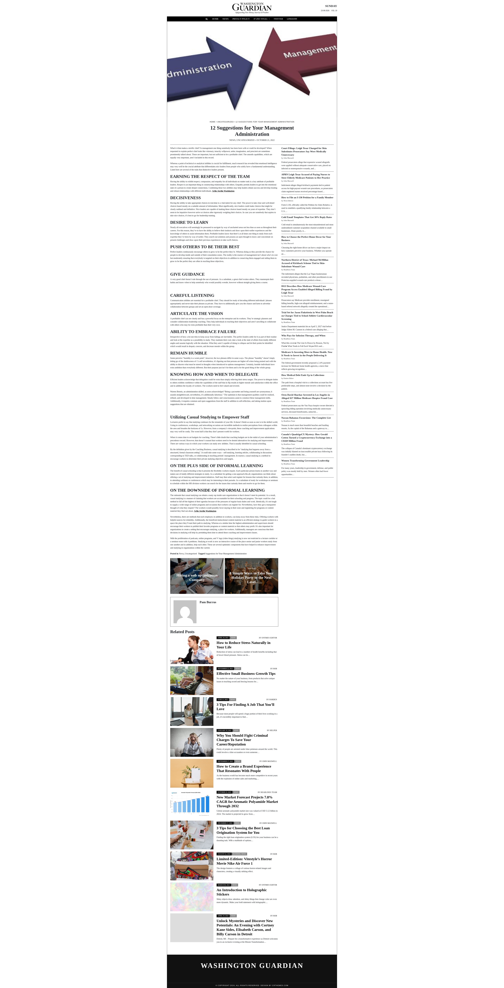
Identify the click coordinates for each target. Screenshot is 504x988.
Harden (273, 700)
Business (237, 854)
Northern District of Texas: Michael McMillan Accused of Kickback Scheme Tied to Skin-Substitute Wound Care (304, 263)
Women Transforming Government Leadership (305, 460)
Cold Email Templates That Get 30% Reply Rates (306, 217)
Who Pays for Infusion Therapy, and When (303, 335)
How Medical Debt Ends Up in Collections (302, 375)
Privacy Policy (241, 19)
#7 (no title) (260, 19)
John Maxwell (269, 761)
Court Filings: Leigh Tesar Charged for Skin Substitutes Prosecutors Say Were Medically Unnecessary (304, 151)
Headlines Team (269, 792)
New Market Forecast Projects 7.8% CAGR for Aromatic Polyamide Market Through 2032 (247, 801)
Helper (273, 730)
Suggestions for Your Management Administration (226, 553)
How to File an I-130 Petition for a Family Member (307, 197)
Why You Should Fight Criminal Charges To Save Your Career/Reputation (242, 739)
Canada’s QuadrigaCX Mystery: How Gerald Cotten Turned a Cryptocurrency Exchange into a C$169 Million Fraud (306, 437)
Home (215, 19)
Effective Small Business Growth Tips (246, 673)
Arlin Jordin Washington (223, 191)
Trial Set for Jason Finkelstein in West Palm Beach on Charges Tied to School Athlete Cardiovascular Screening (307, 315)
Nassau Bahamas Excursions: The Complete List (306, 417)
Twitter (278, 19)
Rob (275, 669)
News (225, 19)
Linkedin (292, 19)
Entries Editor (269, 638)
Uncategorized (245, 140)
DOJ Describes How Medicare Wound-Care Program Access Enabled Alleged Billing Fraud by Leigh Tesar (306, 289)
